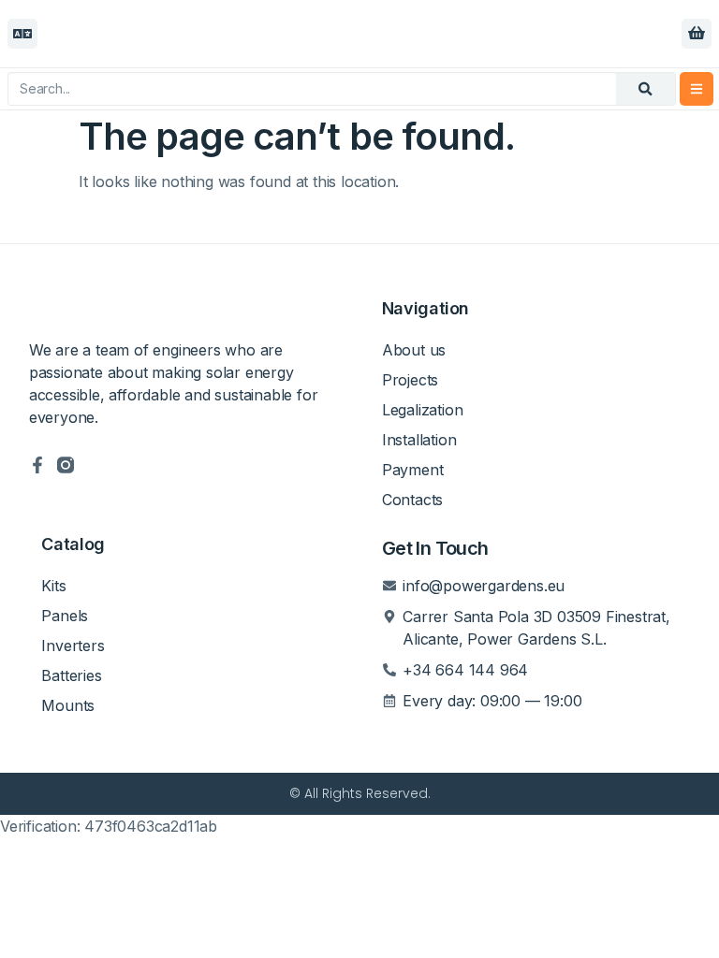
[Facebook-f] (37, 465)
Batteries (71, 675)
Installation (419, 439)
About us (414, 350)
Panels (64, 615)
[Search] (645, 89)
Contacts (412, 499)
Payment (413, 469)
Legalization (422, 409)
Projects (410, 379)
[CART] (697, 34)
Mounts (68, 705)
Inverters (72, 645)
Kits (53, 585)
